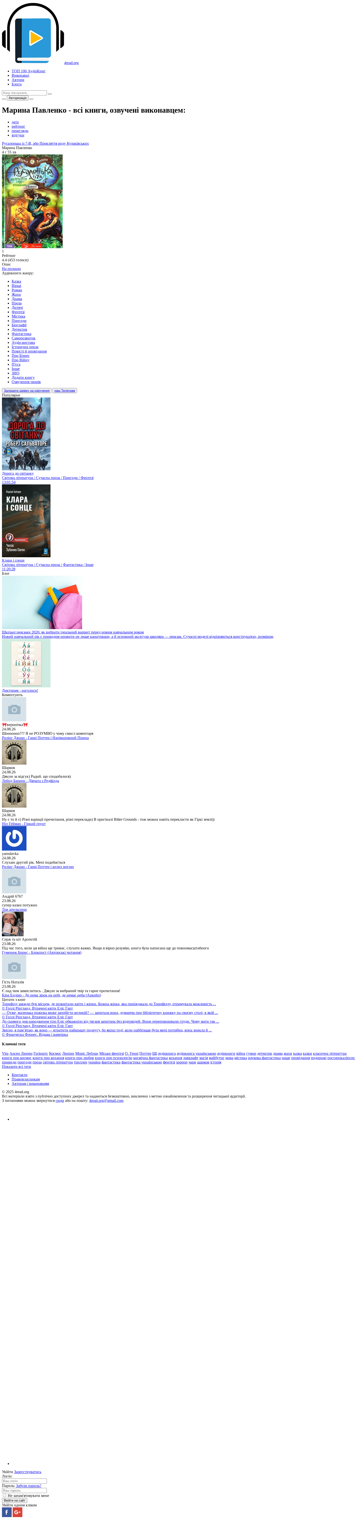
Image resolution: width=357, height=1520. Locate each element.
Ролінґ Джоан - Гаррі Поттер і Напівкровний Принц (45, 738)
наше (286, 1058)
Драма (17, 299)
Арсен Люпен (21, 1053)
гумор (251, 1053)
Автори (18, 80)
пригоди (24, 1062)
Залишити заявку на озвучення (27, 390)
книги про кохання (48, 1058)
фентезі (169, 1062)
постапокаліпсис (341, 1058)
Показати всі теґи (16, 1066)
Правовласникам (26, 1079)
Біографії (19, 325)
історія (215, 1062)
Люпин (68, 1053)
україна (94, 1062)
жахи (288, 1053)
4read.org (71, 63)
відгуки (18, 135)
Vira (5, 1053)
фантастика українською (141, 1062)
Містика (18, 316)
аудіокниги (226, 1053)
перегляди (20, 131)
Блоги (17, 84)
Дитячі (17, 307)
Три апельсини (14, 909)
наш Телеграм (64, 390)
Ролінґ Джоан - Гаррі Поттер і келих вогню (38, 867)
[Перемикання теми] (4, 99)
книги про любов (79, 1058)
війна (240, 1053)
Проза (17, 303)
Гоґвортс (41, 1053)
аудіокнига (167, 1053)
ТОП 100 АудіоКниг (29, 71)
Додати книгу (23, 377)
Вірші (16, 286)
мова (229, 1058)
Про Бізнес (21, 356)
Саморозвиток (23, 338)
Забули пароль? (28, 1486)
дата (15, 122)
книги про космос (17, 1058)
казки (307, 1053)
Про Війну (20, 360)
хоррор (181, 1062)
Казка (16, 281)
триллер (80, 1062)
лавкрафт (190, 1058)
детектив (264, 1053)
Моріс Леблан (86, 1053)
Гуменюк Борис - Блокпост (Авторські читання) (41, 952)
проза (37, 1062)
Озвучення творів (26, 382)
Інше (16, 369)
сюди (60, 1100)
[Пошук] (50, 94)
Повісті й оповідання (29, 351)
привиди (9, 1062)
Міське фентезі (111, 1053)
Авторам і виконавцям (30, 1083)
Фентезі (18, 312)
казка (297, 1053)
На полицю (11, 269)
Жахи (16, 294)
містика (240, 1058)
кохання (175, 1058)
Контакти (19, 1075)
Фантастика (21, 334)
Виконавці (20, 75)
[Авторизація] (31, 99)
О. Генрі (131, 1053)
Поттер (145, 1053)
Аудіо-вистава (23, 342)
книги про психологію (113, 1058)
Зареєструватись (27, 1472)
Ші (154, 1053)
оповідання (300, 1058)
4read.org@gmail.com (106, 1100)
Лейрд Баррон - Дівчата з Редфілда (30, 781)
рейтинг (18, 126)
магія (203, 1058)
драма (278, 1053)
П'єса (16, 364)
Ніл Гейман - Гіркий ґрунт (24, 824)
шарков (203, 1062)
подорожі (318, 1058)
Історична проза (25, 347)
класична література (330, 1053)
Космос (55, 1053)
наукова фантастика (264, 1058)
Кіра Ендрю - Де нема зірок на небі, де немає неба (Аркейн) (51, 995)
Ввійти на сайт (14, 1500)
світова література (58, 1062)
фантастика (111, 1062)
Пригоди (19, 321)
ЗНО (15, 373)
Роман (17, 290)
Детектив (19, 329)
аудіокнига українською (196, 1053)
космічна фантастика (150, 1058)
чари (192, 1062)
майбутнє (216, 1058)
